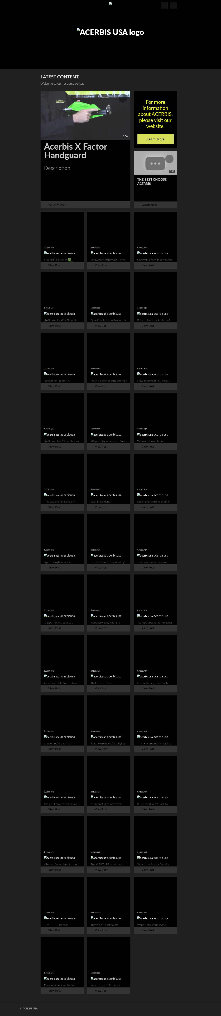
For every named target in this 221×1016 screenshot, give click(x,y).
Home (11, 20)
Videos (11, 50)
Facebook (60, 195)
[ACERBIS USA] (110, 5)
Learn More (156, 139)
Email (94, 195)
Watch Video (56, 204)
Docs (11, 30)
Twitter (77, 195)
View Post (54, 265)
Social (11, 40)
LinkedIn (110, 195)
